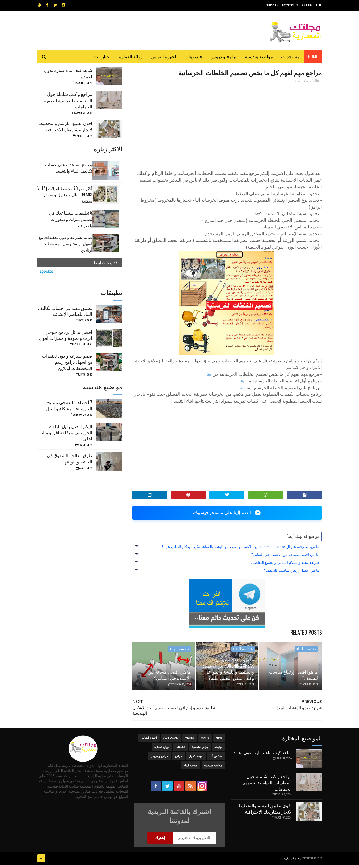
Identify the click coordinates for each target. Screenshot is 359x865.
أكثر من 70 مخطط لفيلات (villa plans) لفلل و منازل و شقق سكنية (64, 194)
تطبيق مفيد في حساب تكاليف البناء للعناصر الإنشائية (65, 311)
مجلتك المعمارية (292, 858)
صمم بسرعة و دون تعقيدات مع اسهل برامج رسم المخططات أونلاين (65, 243)
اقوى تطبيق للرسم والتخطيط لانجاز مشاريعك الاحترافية (65, 126)
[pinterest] (39, 5)
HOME (319, 5)
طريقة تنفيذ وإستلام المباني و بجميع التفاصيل (285, 562)
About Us (307, 5)
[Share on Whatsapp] (265, 495)
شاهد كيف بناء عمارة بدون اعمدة (68, 73)
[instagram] (63, 5)
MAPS (205, 738)
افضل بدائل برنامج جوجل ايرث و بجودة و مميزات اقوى (65, 335)
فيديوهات (193, 56)
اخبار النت (101, 56)
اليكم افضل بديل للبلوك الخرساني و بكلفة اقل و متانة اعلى (65, 432)
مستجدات (290, 56)
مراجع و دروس (159, 756)
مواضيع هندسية (259, 56)
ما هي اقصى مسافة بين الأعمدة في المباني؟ (285, 555)
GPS (219, 738)
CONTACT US (272, 5)
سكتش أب (216, 756)
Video (189, 738)
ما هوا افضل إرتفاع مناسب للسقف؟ (291, 570)
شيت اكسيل (196, 756)
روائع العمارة (130, 56)
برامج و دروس (223, 56)
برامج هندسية (200, 747)
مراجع (178, 756)
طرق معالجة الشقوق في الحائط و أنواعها (69, 458)
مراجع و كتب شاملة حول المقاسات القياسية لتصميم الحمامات (68, 100)
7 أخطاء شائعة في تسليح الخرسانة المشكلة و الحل (69, 405)
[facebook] (47, 5)
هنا (209, 374)
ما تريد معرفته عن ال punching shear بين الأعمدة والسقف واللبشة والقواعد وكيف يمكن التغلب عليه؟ (240, 547)
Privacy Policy (290, 5)
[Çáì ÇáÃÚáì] (41, 858)
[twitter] (55, 5)
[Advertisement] (227, 124)
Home (313, 56)
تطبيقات (180, 747)
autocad (170, 738)
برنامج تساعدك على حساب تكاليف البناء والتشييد (68, 167)
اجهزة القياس (163, 56)
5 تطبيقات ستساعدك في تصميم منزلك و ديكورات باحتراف (70, 219)
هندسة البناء (305, 81)
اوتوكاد (218, 747)
